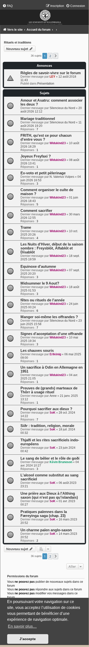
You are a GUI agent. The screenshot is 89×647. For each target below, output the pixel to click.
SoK (52, 412)
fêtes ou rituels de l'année (42, 300)
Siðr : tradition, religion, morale (47, 426)
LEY (52, 76)
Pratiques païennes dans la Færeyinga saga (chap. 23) (43, 514)
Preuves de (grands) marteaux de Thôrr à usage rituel (48, 390)
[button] (55, 56)
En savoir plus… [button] (22, 626)
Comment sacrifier (36, 211)
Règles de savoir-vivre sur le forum (50, 73)
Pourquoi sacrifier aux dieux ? (46, 409)
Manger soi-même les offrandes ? (49, 317)
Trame (25, 227)
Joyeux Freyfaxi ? (35, 156)
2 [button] (50, 56)
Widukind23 (58, 143)
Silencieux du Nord (62, 108)
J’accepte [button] (27, 639)
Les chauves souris (37, 351)
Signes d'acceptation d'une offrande (51, 334)
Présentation (45, 83)
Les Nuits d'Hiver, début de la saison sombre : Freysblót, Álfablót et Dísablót (51, 248)
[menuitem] (7, 6)
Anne (53, 396)
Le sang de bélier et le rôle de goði (49, 458)
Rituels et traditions (17, 42)
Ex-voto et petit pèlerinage (43, 173)
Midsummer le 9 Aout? (39, 283)
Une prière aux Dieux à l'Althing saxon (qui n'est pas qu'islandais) (49, 495)
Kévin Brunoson (61, 462)
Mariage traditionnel (37, 119)
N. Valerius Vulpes (62, 176)
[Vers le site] (44, 14)
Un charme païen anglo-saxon (46, 530)
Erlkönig (55, 354)
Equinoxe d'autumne (38, 266)
